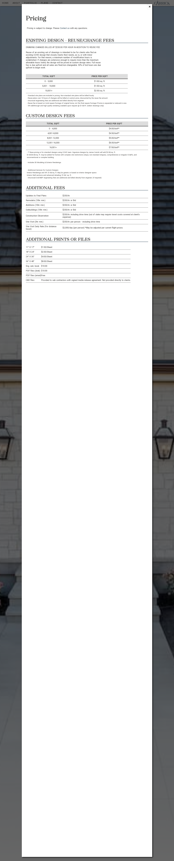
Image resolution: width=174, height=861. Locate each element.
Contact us (65, 28)
